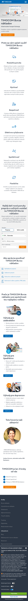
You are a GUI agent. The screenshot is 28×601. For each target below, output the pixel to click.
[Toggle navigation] (26, 2)
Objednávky (4, 523)
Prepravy (7, 230)
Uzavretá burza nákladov (7, 506)
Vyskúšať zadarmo (8, 35)
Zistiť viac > (8, 336)
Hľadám (4, 227)
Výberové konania (5, 512)
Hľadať (22, 247)
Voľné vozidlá (20, 230)
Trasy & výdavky (5, 516)
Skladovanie (4, 509)
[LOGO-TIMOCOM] (6, 1)
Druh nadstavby (6, 244)
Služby (3, 500)
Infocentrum (4, 531)
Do (2, 239)
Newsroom (4, 540)
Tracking (3, 520)
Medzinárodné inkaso (6, 526)
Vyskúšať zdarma (9, 487)
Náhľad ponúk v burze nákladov (9, 537)
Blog (2, 534)
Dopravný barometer (6, 544)
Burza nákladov (5, 503)
